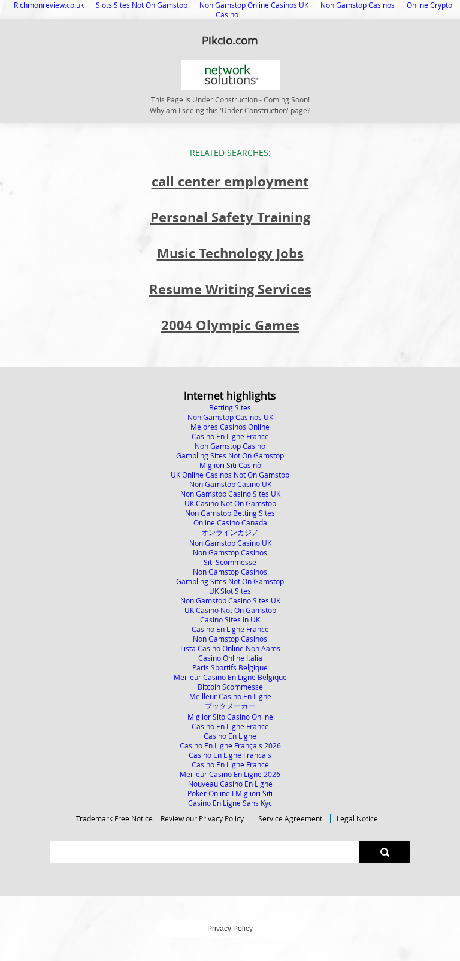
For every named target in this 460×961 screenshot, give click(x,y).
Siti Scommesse (230, 562)
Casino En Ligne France (230, 436)
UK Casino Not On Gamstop (230, 503)
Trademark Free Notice (114, 818)
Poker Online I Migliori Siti (230, 793)
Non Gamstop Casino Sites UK (230, 493)
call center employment (230, 181)
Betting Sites (230, 407)
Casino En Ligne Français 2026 (230, 745)
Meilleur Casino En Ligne (230, 696)
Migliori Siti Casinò (230, 465)
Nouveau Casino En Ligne (230, 783)
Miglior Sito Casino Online (230, 716)
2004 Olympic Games (230, 325)
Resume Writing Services (230, 289)
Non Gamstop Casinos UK (230, 417)
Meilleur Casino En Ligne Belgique (230, 677)
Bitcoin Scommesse (230, 686)
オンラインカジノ (230, 532)
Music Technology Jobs (230, 253)
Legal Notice (357, 818)
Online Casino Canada (230, 522)
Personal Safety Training (230, 217)
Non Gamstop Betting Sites (230, 513)
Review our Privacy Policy (202, 818)
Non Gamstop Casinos (230, 552)
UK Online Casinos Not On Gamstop (230, 474)
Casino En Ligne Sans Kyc (230, 803)
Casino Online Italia (230, 658)
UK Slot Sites (230, 591)
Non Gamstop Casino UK (230, 484)
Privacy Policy (230, 928)
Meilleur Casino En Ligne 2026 (230, 774)
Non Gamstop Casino (230, 446)
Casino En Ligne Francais (230, 755)
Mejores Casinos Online (230, 426)
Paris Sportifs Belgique (230, 667)
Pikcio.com (230, 40)
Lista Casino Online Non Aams (230, 648)
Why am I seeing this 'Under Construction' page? (230, 110)
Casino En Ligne (230, 736)
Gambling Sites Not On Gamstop (230, 455)
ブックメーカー (230, 706)
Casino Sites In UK (230, 619)
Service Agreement (290, 818)
